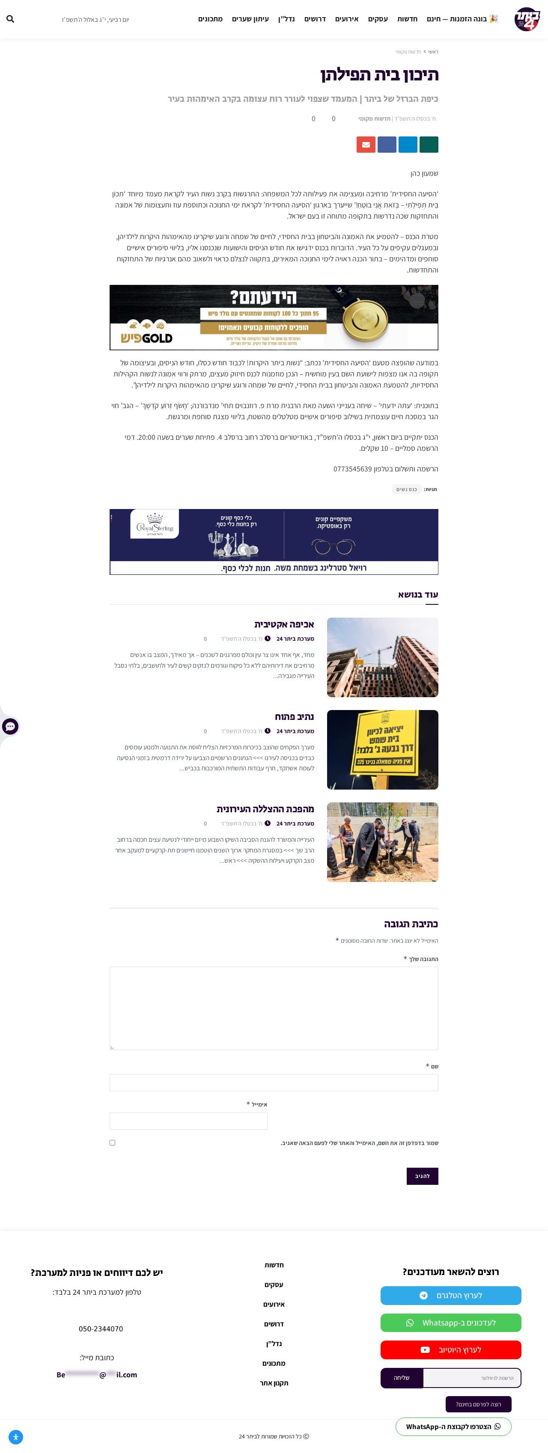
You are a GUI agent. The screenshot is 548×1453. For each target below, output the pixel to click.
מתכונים (210, 19)
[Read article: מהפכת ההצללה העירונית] (382, 842)
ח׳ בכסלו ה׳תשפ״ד (415, 118)
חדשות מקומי (408, 51)
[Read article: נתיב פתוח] (382, 750)
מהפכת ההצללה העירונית (265, 809)
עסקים (378, 19)
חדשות (407, 19)
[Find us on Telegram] (30, 19)
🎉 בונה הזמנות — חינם (462, 19)
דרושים (315, 19)
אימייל (257, 1104)
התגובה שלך (420, 959)
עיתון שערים (250, 19)
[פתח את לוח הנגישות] (16, 1437)
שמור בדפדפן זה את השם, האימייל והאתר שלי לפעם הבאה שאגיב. (359, 1143)
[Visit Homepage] (527, 19)
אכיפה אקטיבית (284, 625)
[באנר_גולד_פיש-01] (274, 317)
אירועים (347, 19)
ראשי (433, 51)
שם (432, 1066)
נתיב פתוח (294, 717)
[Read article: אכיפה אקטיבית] (382, 657)
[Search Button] (10, 19)
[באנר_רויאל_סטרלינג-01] (274, 541)
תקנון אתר (274, 1383)
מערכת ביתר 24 (295, 638)
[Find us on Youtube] (46, 19)
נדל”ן (286, 19)
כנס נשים (406, 489)
